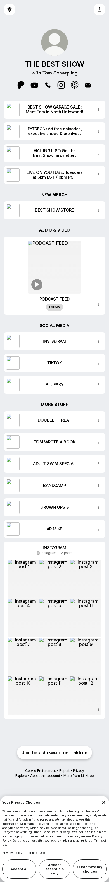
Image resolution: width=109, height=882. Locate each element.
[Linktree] (9, 9)
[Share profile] (99, 9)
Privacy (78, 770)
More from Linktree (78, 775)
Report (64, 770)
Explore (21, 775)
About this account (45, 775)
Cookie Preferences (40, 770)
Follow (54, 307)
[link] (21, 85)
